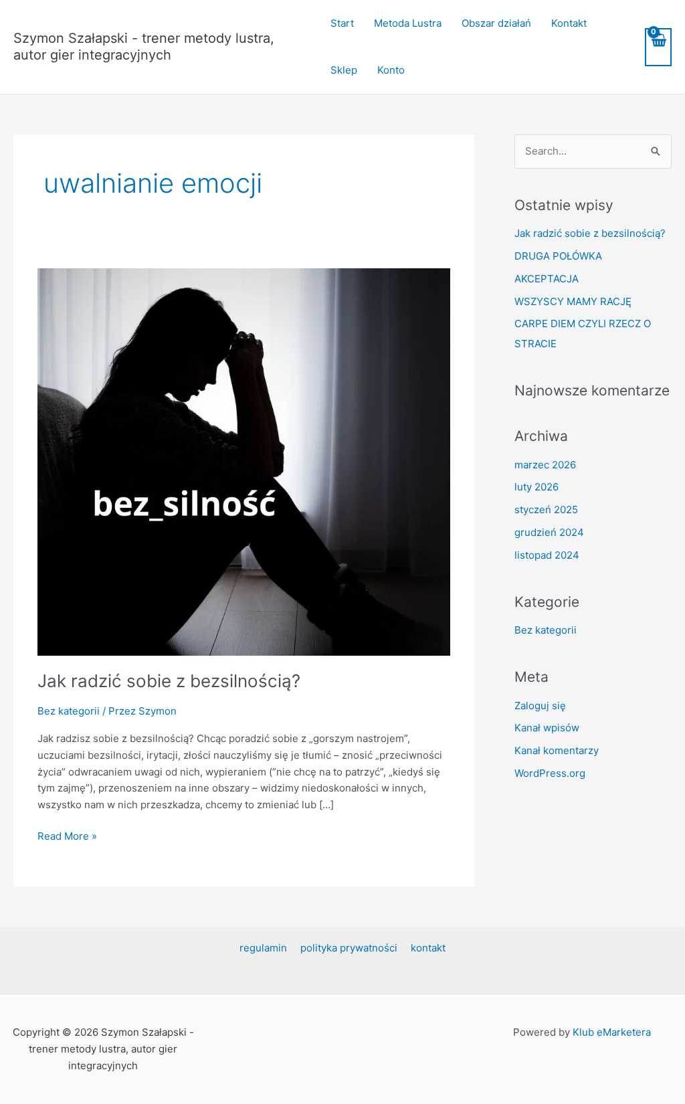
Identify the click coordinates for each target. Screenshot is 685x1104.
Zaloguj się (540, 705)
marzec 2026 (545, 464)
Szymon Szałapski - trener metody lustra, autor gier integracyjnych (143, 46)
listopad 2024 (546, 555)
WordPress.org (549, 773)
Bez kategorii (68, 711)
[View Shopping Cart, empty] (658, 47)
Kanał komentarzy (556, 750)
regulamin (263, 947)
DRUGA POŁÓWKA (558, 256)
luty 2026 (536, 486)
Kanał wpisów (546, 727)
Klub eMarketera (612, 1032)
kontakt (428, 947)
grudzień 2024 (549, 532)
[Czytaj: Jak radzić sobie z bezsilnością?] (243, 461)
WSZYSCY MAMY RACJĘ (572, 301)
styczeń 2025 (546, 509)
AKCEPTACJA (546, 278)
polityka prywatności (348, 947)
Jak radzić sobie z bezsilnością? (168, 680)
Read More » (67, 835)
